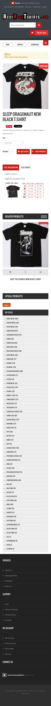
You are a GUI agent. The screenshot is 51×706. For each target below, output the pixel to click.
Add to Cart (10, 272)
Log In (44, 7)
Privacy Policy (10, 615)
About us (8, 570)
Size (4, 138)
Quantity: (5, 151)
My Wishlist (19, 7)
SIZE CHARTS (25, 167)
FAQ (6, 604)
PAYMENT (9, 581)
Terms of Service (11, 609)
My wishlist (9, 649)
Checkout (37, 7)
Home (7, 45)
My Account (8, 7)
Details (40, 272)
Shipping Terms (11, 575)
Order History (10, 643)
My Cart (28, 7)
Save (10, 126)
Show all (20, 45)
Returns (8, 586)
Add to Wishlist (25, 272)
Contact (8, 620)
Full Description (11, 167)
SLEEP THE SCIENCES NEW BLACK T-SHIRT (25, 279)
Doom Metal (35, 45)
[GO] (38, 25)
